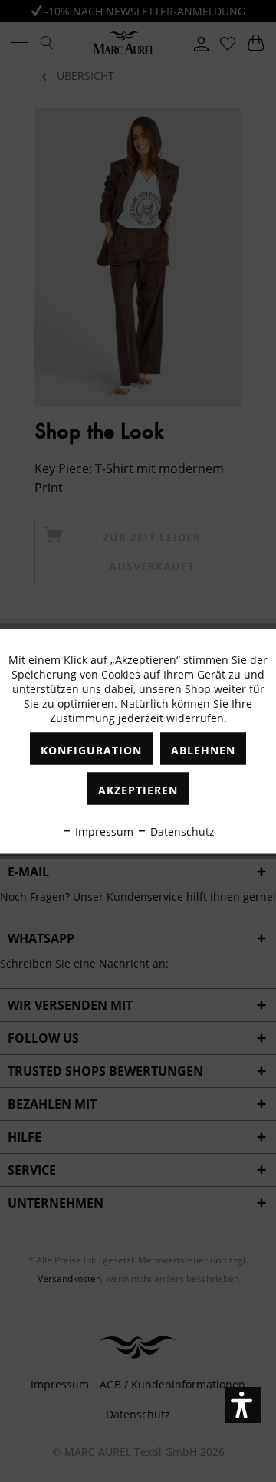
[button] (243, 1405)
